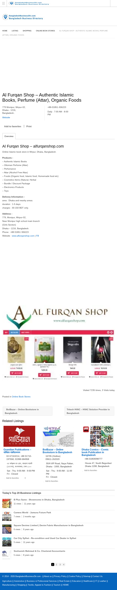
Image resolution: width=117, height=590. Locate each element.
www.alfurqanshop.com (23, 236)
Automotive (19, 581)
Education (76, 581)
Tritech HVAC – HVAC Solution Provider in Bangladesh (88, 411)
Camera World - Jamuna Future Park (32, 512)
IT (96, 581)
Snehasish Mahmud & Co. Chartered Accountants (39, 551)
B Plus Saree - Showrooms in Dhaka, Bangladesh (39, 499)
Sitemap (86, 576)
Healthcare (88, 581)
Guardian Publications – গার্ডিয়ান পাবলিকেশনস (17, 451)
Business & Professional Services (42, 581)
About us (48, 576)
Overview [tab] (8, 136)
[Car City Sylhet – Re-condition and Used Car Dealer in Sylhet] (6, 542)
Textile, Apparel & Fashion (39, 585)
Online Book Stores (45, 31)
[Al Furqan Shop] (58, 342)
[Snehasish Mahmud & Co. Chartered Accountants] (6, 555)
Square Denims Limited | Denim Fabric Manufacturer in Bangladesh (48, 525)
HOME (66, 585)
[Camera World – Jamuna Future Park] (6, 517)
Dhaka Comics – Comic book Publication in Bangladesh (95, 452)
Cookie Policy (75, 576)
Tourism (56, 585)
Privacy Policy (60, 576)
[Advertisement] (58, 65)
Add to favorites (12, 126)
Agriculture (7, 581)
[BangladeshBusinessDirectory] (55, 3)
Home (4, 31)
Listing (15, 31)
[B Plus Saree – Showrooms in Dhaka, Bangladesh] (6, 504)
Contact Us (98, 576)
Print (29, 126)
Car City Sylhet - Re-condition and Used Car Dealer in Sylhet (45, 538)
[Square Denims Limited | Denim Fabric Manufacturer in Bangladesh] (6, 530)
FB (37, 236)
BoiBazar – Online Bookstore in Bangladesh (22, 411)
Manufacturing (8, 585)
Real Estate (64, 581)
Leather (102, 581)
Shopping (27, 31)
